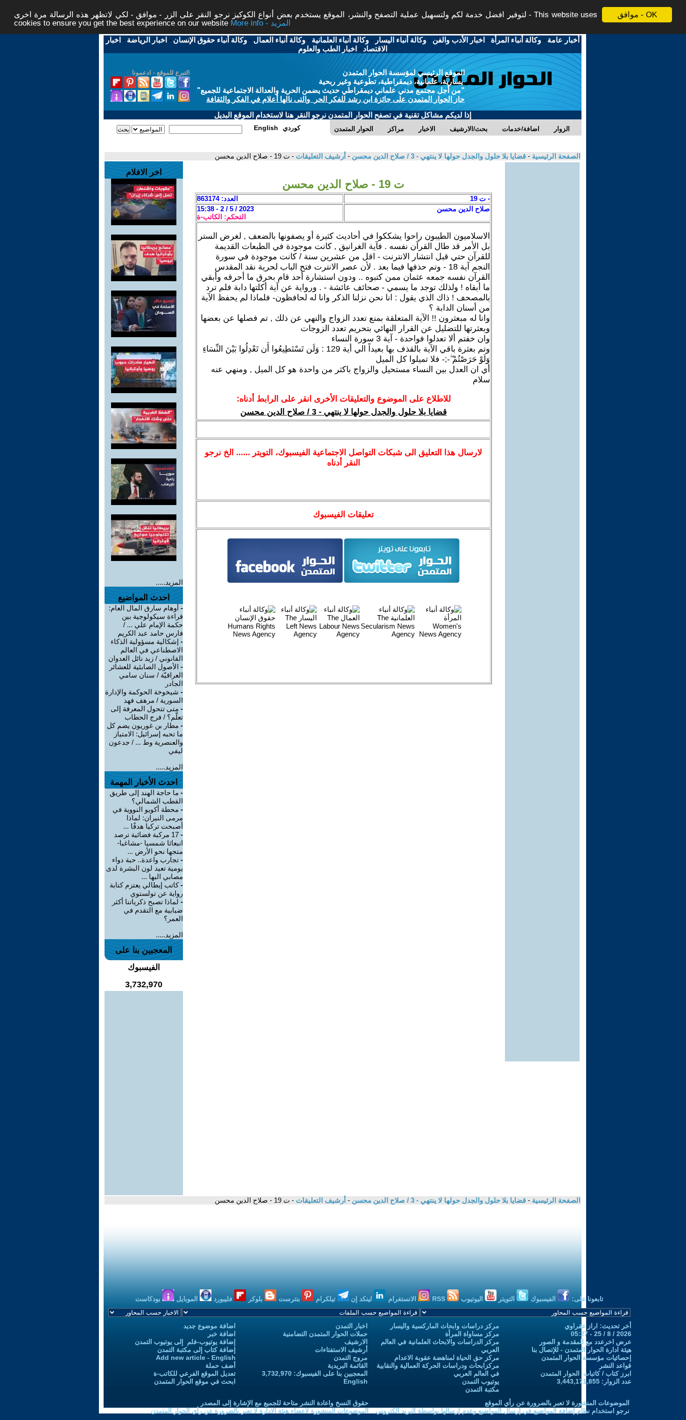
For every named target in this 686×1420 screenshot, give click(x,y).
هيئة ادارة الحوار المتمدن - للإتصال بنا (581, 1349)
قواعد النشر (615, 1365)
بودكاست (148, 1298)
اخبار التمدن (352, 1326)
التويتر (507, 1298)
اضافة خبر (222, 1333)
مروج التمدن (351, 1357)
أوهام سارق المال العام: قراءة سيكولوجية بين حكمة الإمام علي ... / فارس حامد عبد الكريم (146, 620)
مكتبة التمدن (482, 1389)
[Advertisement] (542, 302)
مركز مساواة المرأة (472, 1333)
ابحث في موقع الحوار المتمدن (195, 1381)
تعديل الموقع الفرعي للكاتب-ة (195, 1373)
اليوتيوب (473, 1298)
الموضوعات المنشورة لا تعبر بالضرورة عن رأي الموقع (557, 1402)
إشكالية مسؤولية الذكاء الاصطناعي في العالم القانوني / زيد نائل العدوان (145, 649)
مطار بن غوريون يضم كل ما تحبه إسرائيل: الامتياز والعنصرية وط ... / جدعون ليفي (145, 738)
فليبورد (224, 1298)
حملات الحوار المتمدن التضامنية (325, 1333)
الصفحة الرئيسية (555, 156)
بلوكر (256, 1298)
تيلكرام (326, 1298)
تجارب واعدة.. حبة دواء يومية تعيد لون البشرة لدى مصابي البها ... (144, 868)
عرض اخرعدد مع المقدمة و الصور (585, 1341)
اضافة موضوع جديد (209, 1326)
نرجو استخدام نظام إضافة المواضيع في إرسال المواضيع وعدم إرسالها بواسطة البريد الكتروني (503, 1410)
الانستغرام (403, 1298)
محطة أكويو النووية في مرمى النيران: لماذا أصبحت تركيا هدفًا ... (147, 817)
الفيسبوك (544, 1298)
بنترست (290, 1298)
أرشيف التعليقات (320, 156)
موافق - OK (637, 14)
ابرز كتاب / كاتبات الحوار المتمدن (585, 1373)
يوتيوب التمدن (480, 1381)
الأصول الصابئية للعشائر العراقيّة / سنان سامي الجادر (146, 675)
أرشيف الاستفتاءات (341, 1349)
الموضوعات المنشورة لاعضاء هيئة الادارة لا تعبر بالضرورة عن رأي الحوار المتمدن (260, 1410)
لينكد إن (362, 1298)
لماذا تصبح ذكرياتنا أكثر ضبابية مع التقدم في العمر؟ (147, 910)
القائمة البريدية (348, 1365)
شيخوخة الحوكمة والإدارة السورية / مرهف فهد (144, 696)
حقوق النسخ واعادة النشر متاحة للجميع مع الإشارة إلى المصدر (285, 1402)
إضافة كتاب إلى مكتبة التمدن (196, 1349)
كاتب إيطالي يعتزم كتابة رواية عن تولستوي (146, 889)
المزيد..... (169, 582)
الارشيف (356, 1341)
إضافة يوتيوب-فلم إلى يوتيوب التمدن (185, 1341)
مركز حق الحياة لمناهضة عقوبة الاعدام (446, 1357)
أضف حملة (220, 1365)
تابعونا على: (587, 1298)
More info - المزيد (261, 23)
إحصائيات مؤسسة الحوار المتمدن (586, 1357)
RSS (439, 1298)
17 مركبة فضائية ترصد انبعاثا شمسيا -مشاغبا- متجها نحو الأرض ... (148, 843)
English (355, 1381)
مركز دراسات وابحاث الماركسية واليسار (444, 1326)
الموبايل (188, 1298)
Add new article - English (196, 1357)
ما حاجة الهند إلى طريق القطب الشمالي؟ (146, 797)
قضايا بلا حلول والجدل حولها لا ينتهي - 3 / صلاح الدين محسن (438, 156)
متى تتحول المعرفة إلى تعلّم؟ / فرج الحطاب (147, 713)
